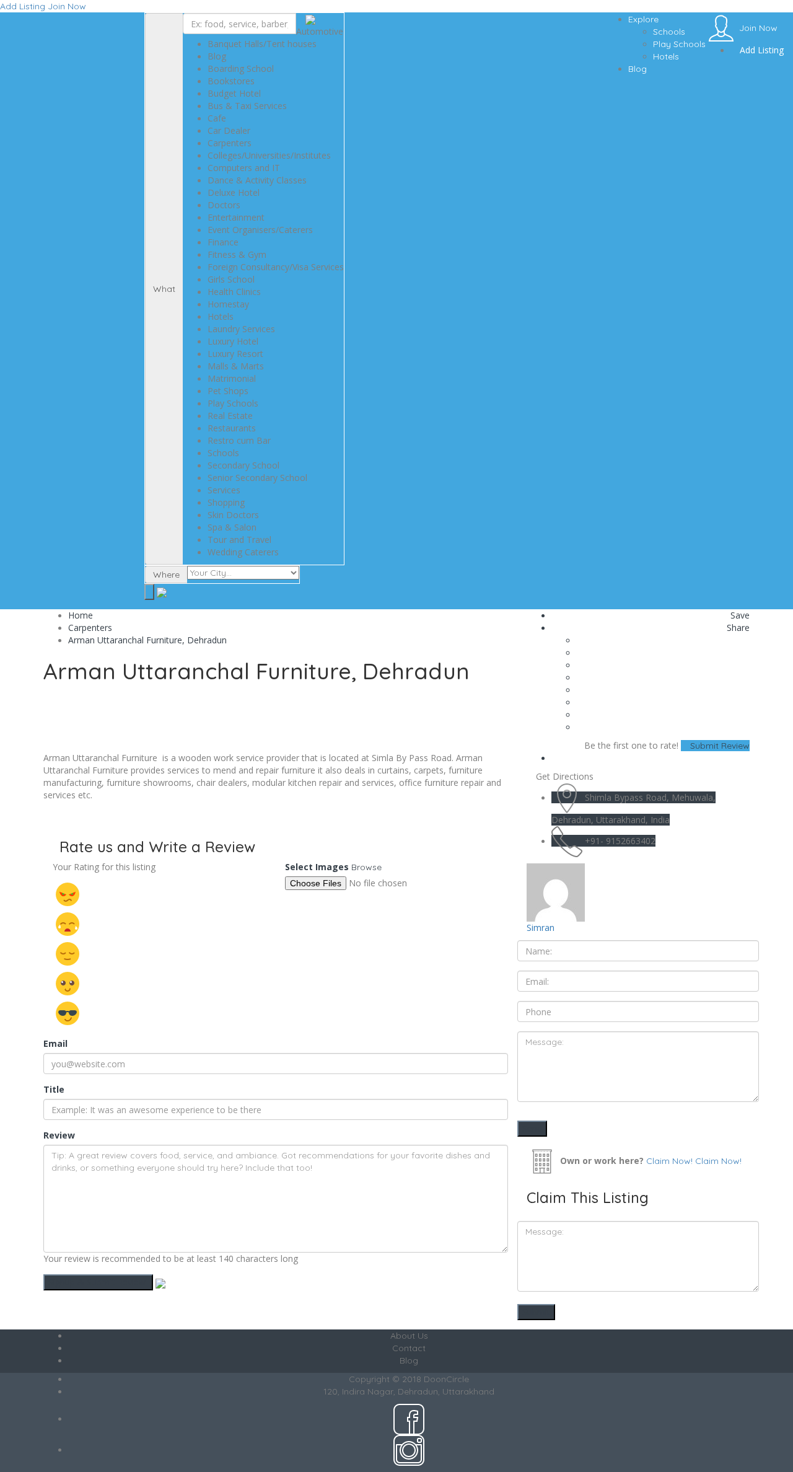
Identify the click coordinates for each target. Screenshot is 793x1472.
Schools (669, 31)
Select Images (317, 867)
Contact (409, 1348)
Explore (643, 19)
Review (59, 1135)
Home (80, 615)
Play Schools (679, 44)
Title (53, 1089)
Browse (366, 867)
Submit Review (719, 745)
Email (55, 1043)
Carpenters (90, 627)
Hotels (666, 56)
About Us (409, 1335)
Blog (637, 68)
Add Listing (22, 6)
